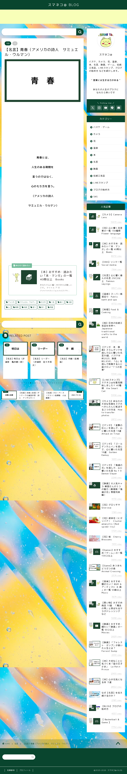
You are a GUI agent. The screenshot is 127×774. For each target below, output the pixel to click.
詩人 (42, 307)
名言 (8, 43)
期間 (16, 307)
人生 (52, 302)
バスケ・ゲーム (101, 127)
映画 (95, 168)
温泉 (95, 147)
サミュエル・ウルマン (27, 302)
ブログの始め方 (101, 189)
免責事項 (11, 770)
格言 (25, 307)
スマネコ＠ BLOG (63, 5)
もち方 (43, 302)
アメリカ (11, 302)
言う (34, 307)
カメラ (96, 134)
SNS (95, 196)
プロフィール (25, 770)
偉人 (61, 302)
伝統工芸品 (99, 175)
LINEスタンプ (100, 182)
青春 (51, 307)
